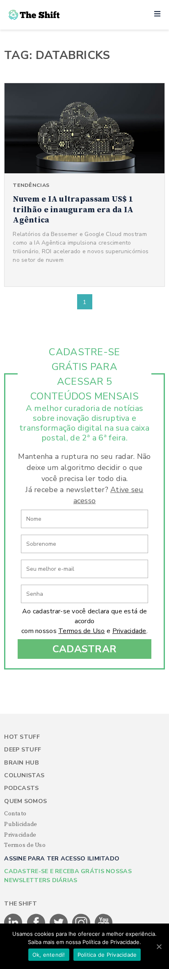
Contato (15, 813)
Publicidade (20, 824)
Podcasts (21, 788)
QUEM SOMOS (25, 801)
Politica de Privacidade (107, 954)
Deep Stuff (22, 749)
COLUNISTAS (24, 775)
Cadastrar (85, 649)
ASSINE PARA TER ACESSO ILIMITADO (61, 858)
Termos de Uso (81, 630)
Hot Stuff (22, 737)
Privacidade (129, 630)
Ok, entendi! (48, 954)
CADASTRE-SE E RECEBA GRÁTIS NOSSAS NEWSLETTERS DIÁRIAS (68, 875)
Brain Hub (21, 763)
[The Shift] (34, 15)
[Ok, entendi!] (159, 946)
